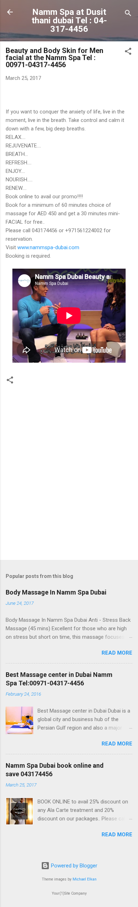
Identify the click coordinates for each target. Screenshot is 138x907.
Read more (117, 653)
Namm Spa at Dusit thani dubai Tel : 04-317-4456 (69, 20)
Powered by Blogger (73, 865)
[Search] (128, 14)
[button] (128, 52)
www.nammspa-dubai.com (48, 247)
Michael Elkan (85, 879)
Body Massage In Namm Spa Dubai (56, 592)
